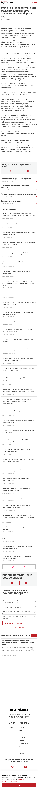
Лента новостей (9, 210)
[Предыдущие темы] (32, 635)
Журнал (21, 747)
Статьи (21, 730)
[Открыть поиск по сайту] (32, 2)
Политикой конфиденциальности (14, 780)
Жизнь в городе (23, 743)
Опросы (21, 753)
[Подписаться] (28, 171)
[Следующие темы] (35, 635)
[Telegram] (11, 583)
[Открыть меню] (35, 2)
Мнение (21, 740)
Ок (19, 785)
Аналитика (22, 734)
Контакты (11, 727)
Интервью (22, 737)
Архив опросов (19, 627)
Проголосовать (8, 623)
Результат (20, 623)
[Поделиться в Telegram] (10, 171)
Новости (35, 160)
